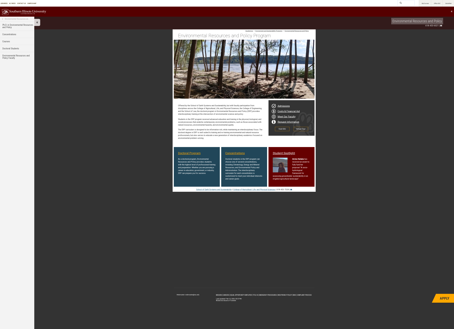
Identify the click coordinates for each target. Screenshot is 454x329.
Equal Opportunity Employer (241, 295)
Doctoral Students (10, 48)
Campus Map (31, 3)
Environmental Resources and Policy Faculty (16, 56)
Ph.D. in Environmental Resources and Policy (17, 26)
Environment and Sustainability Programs (268, 31)
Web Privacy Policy (285, 295)
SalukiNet (448, 3)
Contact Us (21, 3)
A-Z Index (12, 3)
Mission (219, 295)
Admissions (284, 106)
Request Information (288, 121)
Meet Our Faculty (286, 116)
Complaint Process (304, 295)
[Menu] (37, 22)
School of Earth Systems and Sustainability (214, 189)
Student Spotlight (284, 153)
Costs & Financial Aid (289, 111)
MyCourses (425, 3)
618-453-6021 (432, 25)
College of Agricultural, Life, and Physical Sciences (254, 189)
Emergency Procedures (268, 295)
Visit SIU (282, 129)
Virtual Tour (301, 129)
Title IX (255, 295)
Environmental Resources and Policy (17, 19)
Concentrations (9, 34)
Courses (6, 41)
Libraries (4, 3)
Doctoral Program (189, 153)
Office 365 (437, 3)
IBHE (294, 295)
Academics (249, 31)
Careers (226, 295)
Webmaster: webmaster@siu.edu (188, 295)
